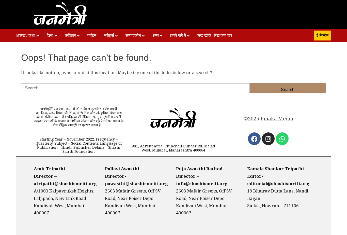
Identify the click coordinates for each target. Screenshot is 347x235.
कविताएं (70, 35)
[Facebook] (254, 138)
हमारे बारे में (178, 35)
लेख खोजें (204, 35)
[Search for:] (135, 88)
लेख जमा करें (223, 35)
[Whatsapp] (282, 138)
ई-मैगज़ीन (322, 35)
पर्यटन (91, 35)
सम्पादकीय (133, 35)
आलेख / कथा (25, 35)
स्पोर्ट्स (109, 35)
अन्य (155, 35)
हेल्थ (50, 35)
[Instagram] (268, 138)
